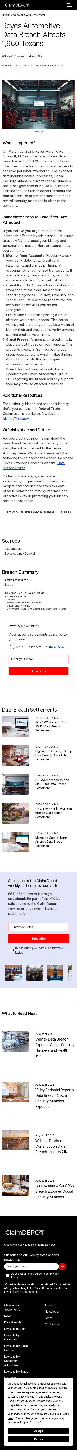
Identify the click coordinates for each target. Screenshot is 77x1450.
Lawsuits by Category (12, 1337)
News (8, 1316)
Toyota (39, 15)
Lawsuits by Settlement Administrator (13, 1361)
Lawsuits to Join (14, 1328)
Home (6, 15)
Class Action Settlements (12, 1307)
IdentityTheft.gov (16, 418)
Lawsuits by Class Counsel (16, 1348)
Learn (48, 1318)
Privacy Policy (56, 646)
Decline (38, 1439)
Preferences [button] (32, 1422)
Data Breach (22, 15)
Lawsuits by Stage (16, 1371)
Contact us (52, 1324)
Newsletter (52, 1311)
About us (51, 1305)
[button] (69, 5)
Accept (38, 1431)
